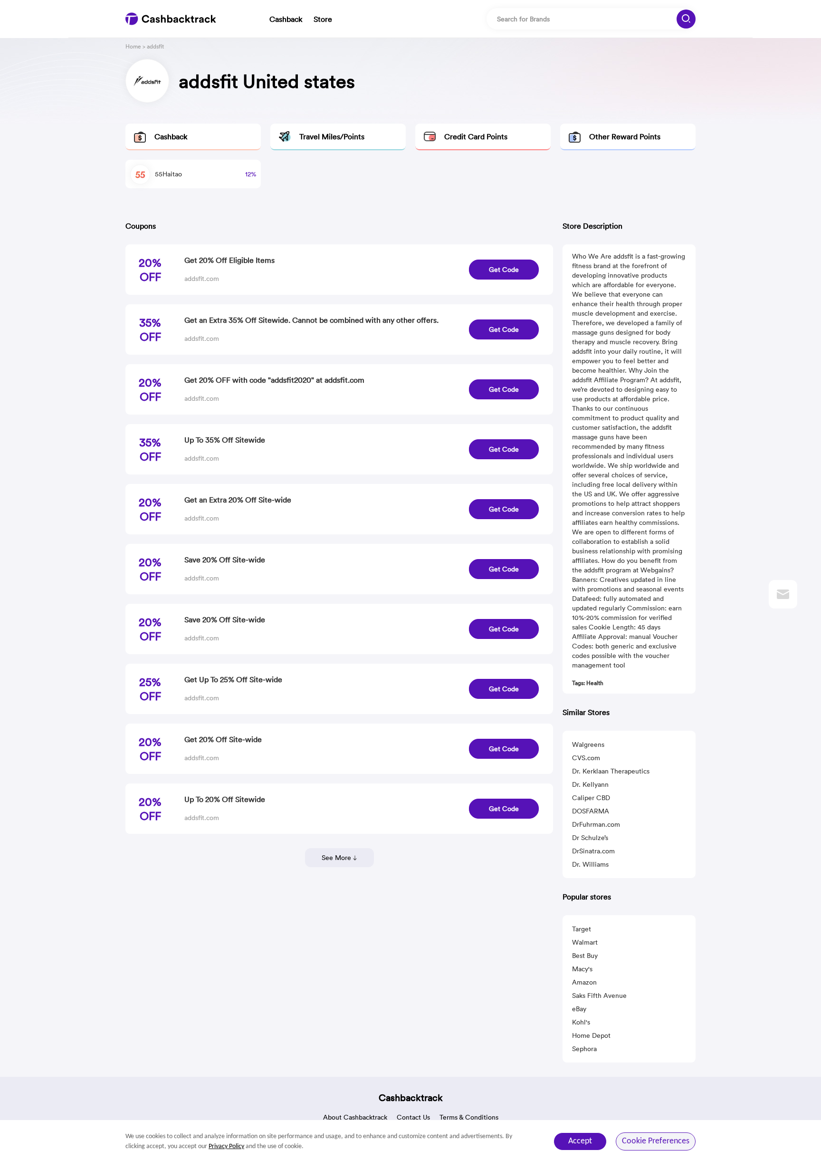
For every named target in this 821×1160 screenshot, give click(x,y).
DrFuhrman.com (596, 824)
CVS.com (586, 758)
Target (581, 929)
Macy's (582, 969)
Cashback (285, 19)
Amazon (584, 982)
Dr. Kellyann (590, 784)
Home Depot (591, 1035)
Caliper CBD (591, 797)
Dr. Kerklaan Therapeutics (610, 771)
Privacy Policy (226, 1146)
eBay (579, 1009)
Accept (580, 1141)
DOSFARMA (590, 811)
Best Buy (585, 955)
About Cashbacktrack (355, 1117)
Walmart (585, 942)
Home (133, 46)
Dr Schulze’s (590, 837)
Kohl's (581, 1022)
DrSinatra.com (593, 851)
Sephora (584, 1048)
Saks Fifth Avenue (599, 995)
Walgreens (588, 744)
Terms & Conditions (468, 1117)
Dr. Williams (590, 864)
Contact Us (413, 1117)
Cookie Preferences (655, 1141)
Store (323, 19)
